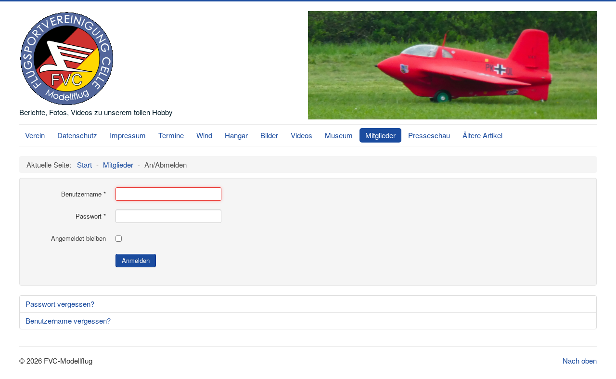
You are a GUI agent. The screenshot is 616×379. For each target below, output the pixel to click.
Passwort (91, 216)
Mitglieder (380, 135)
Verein (35, 135)
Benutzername (83, 194)
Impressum (128, 135)
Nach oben (580, 360)
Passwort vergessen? (60, 304)
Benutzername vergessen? (68, 320)
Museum (339, 135)
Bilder (269, 135)
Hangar (236, 135)
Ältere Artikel (482, 135)
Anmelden (136, 260)
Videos (301, 135)
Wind (204, 135)
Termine (171, 135)
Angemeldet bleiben (78, 238)
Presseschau (429, 135)
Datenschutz (77, 135)
